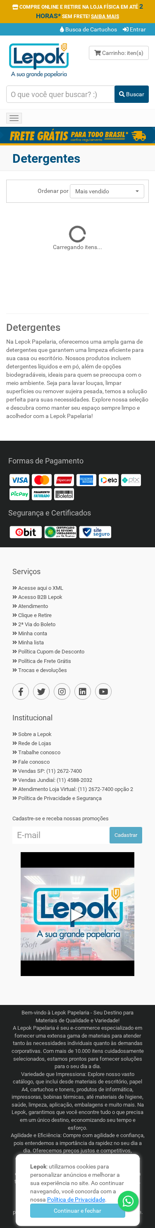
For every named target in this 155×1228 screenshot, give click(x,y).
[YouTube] (103, 691)
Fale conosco (34, 762)
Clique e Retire (35, 615)
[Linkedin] (82, 691)
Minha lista (31, 642)
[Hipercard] (64, 479)
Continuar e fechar (77, 1210)
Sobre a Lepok (35, 734)
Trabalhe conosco (39, 752)
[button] (107, 191)
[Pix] (131, 479)
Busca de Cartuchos (90, 29)
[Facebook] (20, 691)
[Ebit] (26, 531)
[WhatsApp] (128, 1201)
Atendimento (33, 606)
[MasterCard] (42, 479)
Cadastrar (125, 835)
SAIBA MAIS (105, 16)
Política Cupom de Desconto (51, 651)
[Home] (38, 60)
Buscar (134, 94)
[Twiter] (41, 691)
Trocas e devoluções (42, 670)
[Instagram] (62, 691)
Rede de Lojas (34, 743)
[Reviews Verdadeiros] (60, 531)
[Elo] (109, 479)
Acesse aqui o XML (40, 588)
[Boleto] (64, 493)
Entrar (137, 29)
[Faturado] (42, 493)
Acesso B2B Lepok (40, 597)
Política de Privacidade (76, 1199)
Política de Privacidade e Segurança (60, 798)
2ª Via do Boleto (36, 624)
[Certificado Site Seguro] (95, 531)
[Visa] (19, 479)
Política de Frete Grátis (44, 661)
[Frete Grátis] (77, 135)
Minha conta (32, 633)
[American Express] (86, 479)
